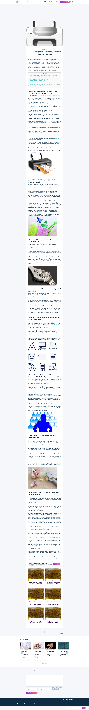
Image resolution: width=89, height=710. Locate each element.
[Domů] (33, 47)
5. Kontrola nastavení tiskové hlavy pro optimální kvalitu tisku (39, 81)
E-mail (40, 689)
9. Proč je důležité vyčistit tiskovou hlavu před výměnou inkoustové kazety (41, 87)
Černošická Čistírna (25, 656)
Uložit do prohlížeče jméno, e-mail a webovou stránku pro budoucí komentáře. (57, 688)
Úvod (42, 1)
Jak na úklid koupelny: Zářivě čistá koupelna (25, 653)
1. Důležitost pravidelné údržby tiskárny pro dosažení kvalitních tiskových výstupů (42, 75)
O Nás (67, 699)
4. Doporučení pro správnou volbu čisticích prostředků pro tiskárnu (40, 79)
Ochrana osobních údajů (31, 703)
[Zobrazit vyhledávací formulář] (72, 2)
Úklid (46, 49)
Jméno (28, 689)
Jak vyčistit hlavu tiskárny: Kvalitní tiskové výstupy (37, 80)
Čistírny (45, 1)
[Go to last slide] (22, 652)
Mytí (49, 1)
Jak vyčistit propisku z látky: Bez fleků (33, 631)
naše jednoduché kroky (47, 64)
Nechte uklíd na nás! (65, 1)
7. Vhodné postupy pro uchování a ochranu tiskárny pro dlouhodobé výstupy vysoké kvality (44, 84)
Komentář (29, 676)
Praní (52, 1)
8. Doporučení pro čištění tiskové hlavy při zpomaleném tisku (39, 85)
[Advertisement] (44, 10)
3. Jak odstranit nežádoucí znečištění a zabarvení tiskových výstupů (40, 78)
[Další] (67, 652)
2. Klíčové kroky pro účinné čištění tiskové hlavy (36, 76)
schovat (45, 73)
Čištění (43, 49)
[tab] (42, 663)
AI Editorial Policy (44, 708)
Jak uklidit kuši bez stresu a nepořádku (37, 653)
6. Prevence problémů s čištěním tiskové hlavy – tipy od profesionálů (40, 83)
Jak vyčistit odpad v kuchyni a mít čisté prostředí (55, 632)
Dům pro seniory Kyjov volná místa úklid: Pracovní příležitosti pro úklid (63, 654)
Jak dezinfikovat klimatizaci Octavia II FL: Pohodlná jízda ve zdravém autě (50, 654)
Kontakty (71, 699)
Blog (63, 699)
